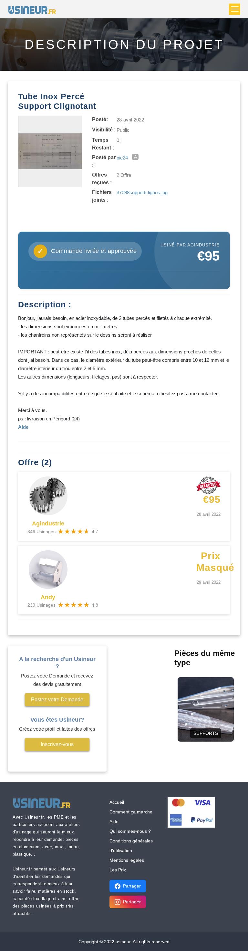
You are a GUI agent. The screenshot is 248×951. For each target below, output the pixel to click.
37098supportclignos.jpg (142, 192)
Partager (132, 886)
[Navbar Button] (234, 9)
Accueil (116, 802)
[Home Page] (34, 9)
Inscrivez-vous (57, 744)
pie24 (122, 157)
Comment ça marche (130, 811)
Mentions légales (126, 860)
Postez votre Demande (57, 699)
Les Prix (117, 869)
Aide (114, 821)
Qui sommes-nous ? (130, 831)
